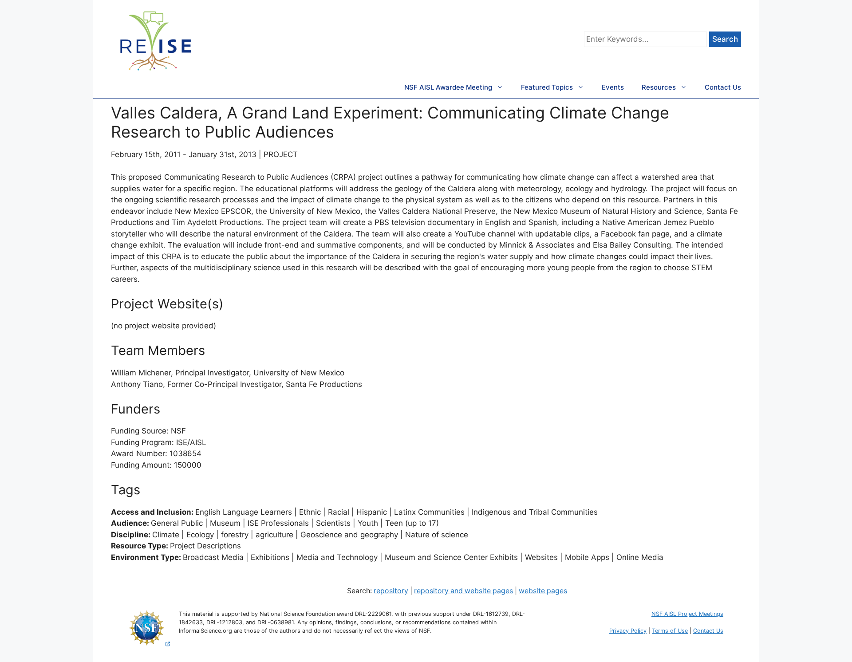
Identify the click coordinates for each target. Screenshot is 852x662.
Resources (659, 87)
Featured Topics (547, 87)
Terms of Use (670, 630)
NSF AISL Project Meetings (687, 614)
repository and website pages (463, 591)
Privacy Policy (628, 630)
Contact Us (723, 87)
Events (613, 87)
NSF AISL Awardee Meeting (448, 87)
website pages (543, 591)
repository (391, 591)
